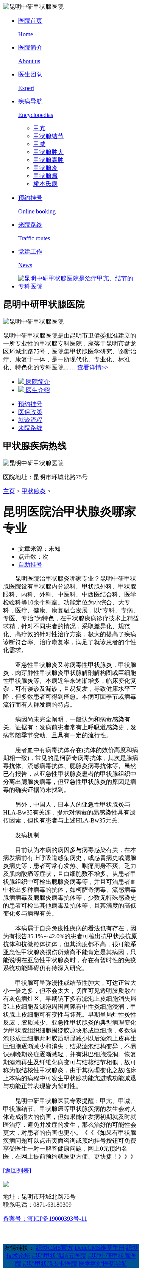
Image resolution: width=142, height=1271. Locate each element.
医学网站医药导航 (103, 1263)
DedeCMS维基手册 (100, 1248)
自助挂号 (30, 564)
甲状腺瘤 (45, 176)
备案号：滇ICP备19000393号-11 (45, 1218)
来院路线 (30, 428)
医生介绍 (37, 390)
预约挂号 (30, 404)
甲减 (39, 144)
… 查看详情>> (89, 367)
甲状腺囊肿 (48, 160)
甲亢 (39, 128)
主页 (9, 491)
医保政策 (30, 412)
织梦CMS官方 (54, 1248)
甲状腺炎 (45, 168)
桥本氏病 (45, 184)
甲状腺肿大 (48, 152)
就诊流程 (30, 420)
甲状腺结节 (48, 136)
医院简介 (37, 381)
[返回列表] (17, 1170)
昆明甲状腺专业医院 (50, 1263)
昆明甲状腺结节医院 (59, 1255)
